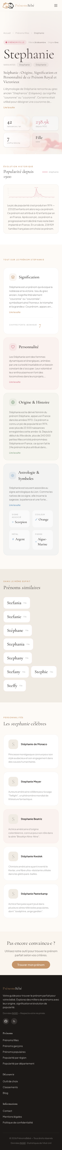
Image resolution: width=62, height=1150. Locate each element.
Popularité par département (18, 1063)
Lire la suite (9, 107)
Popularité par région (14, 1057)
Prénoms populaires (14, 1051)
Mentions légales (12, 1116)
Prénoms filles (22, 33)
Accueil (7, 33)
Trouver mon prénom (31, 965)
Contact (7, 1110)
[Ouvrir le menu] (55, 5)
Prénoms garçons (13, 1045)
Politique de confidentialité (18, 1122)
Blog (5, 1092)
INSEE (15, 1013)
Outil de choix (10, 1081)
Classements (10, 1087)
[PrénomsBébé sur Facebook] (6, 1021)
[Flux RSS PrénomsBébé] (14, 1021)
